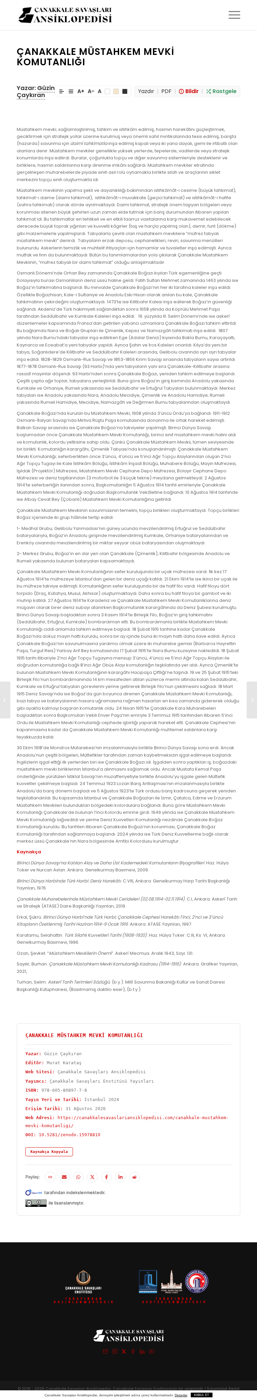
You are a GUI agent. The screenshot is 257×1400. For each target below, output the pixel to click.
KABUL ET (201, 1395)
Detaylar (181, 1395)
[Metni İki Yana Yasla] (71, 91)
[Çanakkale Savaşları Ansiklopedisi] (65, 15)
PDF (166, 91)
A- (91, 91)
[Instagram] (114, 1352)
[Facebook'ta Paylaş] (106, 1177)
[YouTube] (151, 1352)
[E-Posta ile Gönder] (64, 1177)
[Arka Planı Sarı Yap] (116, 91)
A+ (80, 91)
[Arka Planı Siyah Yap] (124, 91)
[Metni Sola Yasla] (62, 91)
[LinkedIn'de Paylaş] (120, 1177)
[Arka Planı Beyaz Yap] (107, 91)
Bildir (192, 91)
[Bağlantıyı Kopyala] (50, 1177)
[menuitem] (231, 15)
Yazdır (146, 91)
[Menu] (231, 15)
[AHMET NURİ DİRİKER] (5, 700)
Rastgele (224, 91)
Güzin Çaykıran (36, 91)
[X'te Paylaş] (92, 1177)
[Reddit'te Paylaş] (134, 1177)
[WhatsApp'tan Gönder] (78, 1177)
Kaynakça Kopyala (49, 1152)
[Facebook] (133, 1352)
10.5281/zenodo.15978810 (69, 1134)
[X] (123, 1352)
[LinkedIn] (142, 1352)
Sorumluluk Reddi (223, 1388)
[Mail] (105, 1352)
